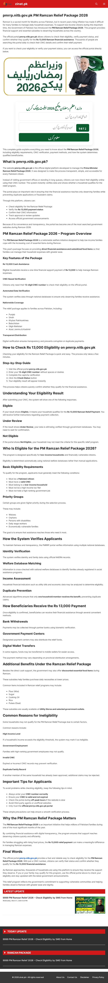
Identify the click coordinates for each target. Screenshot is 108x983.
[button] (96, 4)
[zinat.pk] (7, 4)
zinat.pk (21, 4)
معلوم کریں (54, 137)
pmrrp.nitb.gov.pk (28, 858)
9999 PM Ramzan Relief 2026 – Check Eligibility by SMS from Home (37, 897)
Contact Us (72, 977)
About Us (60, 977)
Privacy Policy (98, 977)
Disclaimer (85, 977)
